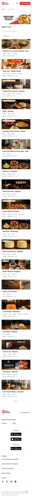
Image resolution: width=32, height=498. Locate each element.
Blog (14, 423)
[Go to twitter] (7, 482)
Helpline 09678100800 (9, 420)
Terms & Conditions (8, 468)
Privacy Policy (6, 473)
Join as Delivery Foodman (10, 464)
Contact (4, 423)
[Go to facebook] (3, 482)
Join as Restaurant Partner (10, 459)
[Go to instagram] (11, 482)
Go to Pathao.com (25, 412)
